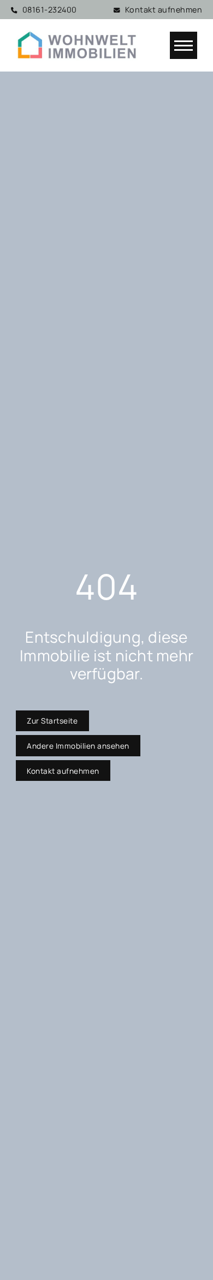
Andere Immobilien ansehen (78, 745)
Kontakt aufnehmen (63, 771)
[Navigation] (183, 45)
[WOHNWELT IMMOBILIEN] (77, 45)
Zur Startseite (52, 720)
